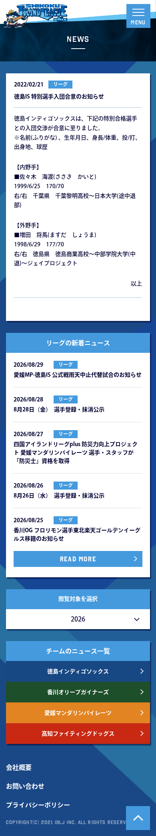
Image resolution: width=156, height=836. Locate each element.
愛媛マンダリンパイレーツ (78, 713)
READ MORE (78, 559)
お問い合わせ (25, 786)
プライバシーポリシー (38, 805)
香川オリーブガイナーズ (78, 692)
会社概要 (19, 767)
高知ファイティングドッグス (78, 733)
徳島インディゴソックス (78, 671)
